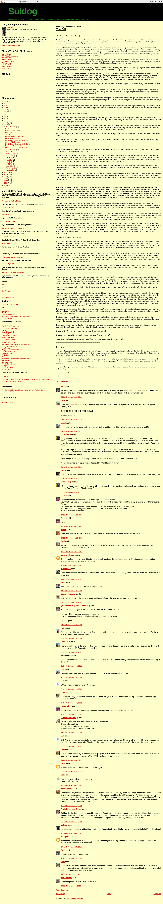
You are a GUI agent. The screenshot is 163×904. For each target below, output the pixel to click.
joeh (63, 400)
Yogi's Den (5, 355)
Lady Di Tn (65, 642)
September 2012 (11, 154)
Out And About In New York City (13, 228)
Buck (63, 582)
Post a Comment (62, 890)
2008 (6, 179)
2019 (6, 110)
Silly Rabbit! (6, 360)
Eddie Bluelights (7, 318)
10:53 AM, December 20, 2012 (71, 538)
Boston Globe (7, 58)
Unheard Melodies (8, 298)
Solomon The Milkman (12, 142)
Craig (63, 541)
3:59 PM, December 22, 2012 (71, 733)
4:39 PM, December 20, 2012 (71, 638)
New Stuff (8, 132)
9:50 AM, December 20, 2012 (71, 492)
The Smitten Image (8, 221)
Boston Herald (7, 54)
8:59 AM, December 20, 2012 (71, 397)
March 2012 (10, 166)
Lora (63, 692)
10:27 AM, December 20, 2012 (71, 526)
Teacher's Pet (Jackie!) (10, 237)
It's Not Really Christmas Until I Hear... (17, 140)
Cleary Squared (7, 367)
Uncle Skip (5, 214)
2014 (6, 120)
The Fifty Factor (7, 334)
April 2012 (9, 164)
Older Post (157, 894)
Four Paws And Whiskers (10, 304)
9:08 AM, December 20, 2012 (71, 431)
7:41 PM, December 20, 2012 (71, 689)
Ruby (63, 763)
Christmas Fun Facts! (12, 138)
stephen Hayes (67, 555)
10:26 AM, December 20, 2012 (71, 515)
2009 (6, 176)
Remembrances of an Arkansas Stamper (16, 358)
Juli (62, 681)
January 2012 (10, 170)
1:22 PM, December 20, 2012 (71, 579)
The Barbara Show (8, 364)
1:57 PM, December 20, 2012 (71, 591)
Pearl (3, 250)
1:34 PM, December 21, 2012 (71, 714)
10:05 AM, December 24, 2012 (71, 785)
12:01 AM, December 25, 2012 (71, 833)
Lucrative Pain (7, 325)
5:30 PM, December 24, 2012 (71, 822)
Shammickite (66, 789)
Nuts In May (6, 311)
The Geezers (66, 878)
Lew (63, 669)
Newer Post (60, 894)
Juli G (4, 330)
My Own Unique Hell (11, 129)
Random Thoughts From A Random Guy (16, 344)
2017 (6, 114)
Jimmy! (4, 366)
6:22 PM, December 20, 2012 (71, 677)
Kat (62, 628)
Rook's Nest (6, 291)
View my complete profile (11, 45)
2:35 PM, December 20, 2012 (71, 602)
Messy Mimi (6, 243)
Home (109, 894)
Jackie (64, 496)
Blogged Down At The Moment (12, 350)
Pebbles (4, 313)
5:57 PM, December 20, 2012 (71, 652)
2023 (6, 101)
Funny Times (6, 65)
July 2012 (9, 158)
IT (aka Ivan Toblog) (69, 718)
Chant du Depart (7, 208)
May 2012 (9, 162)
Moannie (5, 376)
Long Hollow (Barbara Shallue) (12, 257)
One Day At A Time (8, 335)
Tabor (63, 530)
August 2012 (10, 156)
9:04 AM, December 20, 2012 (71, 420)
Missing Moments (8, 337)
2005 (6, 185)
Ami (63, 387)
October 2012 (10, 152)
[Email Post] (57, 376)
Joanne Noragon (68, 594)
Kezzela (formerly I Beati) (10, 328)
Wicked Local (6, 63)
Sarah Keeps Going (8, 332)
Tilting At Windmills (8, 351)
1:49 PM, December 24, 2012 (71, 806)
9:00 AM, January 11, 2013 (70, 874)
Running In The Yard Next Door (13, 272)
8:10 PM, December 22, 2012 (71, 746)
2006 (6, 183)
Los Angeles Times (8, 61)
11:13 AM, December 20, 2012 (71, 565)
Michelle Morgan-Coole (71, 809)
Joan (63, 775)
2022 (6, 103)
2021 (6, 105)
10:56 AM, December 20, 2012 (71, 552)
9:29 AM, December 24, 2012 (71, 771)
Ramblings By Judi (8, 343)
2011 (6, 172)
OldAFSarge (66, 434)
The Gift (61, 29)
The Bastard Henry (8, 339)
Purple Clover (7, 59)
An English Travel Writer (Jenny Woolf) (15, 316)
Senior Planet (6, 68)
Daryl (63, 423)
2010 (6, 174)
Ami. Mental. (6, 348)
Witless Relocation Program (11, 357)
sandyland (65, 836)
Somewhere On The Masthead (12, 201)
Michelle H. (66, 569)
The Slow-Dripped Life (9, 346)
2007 (6, 181)
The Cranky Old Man (9, 264)
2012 (6, 125)
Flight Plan (5, 341)
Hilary (63, 470)
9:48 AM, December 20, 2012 (71, 478)
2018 (6, 112)
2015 (6, 118)
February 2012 (10, 168)
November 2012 (11, 150)
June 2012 (9, 160)
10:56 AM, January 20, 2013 (71, 886)
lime (63, 750)
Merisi (4, 284)
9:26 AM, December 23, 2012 (71, 760)
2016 (6, 116)
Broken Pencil (7, 66)
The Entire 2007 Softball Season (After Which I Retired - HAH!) (24, 390)
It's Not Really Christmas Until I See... (17, 144)
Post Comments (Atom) (74, 899)
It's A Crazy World (8, 353)
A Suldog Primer (7, 402)
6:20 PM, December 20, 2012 (71, 666)
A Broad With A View (9, 315)
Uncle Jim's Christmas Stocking (15, 146)
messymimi (66, 706)
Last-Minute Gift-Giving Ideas (14, 136)
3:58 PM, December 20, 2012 (71, 625)
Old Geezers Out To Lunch (11, 327)
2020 (6, 107)
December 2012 (11, 127)
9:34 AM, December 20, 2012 (71, 467)
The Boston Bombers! (9, 392)
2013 (6, 123)
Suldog (22, 11)
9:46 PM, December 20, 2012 (71, 703)
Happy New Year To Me (12, 131)
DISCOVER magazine (10, 56)
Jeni (63, 862)
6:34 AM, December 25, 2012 (71, 847)
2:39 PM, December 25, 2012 (71, 858)
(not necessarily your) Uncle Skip (75, 605)
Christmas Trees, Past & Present (16, 148)
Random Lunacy (7, 362)
